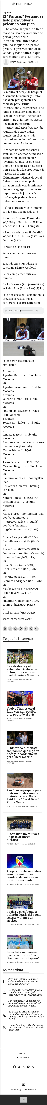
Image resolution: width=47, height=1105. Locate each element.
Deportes (7, 12)
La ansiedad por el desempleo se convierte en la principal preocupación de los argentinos (25, 992)
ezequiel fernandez (21, 619)
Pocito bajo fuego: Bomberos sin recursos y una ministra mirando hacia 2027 (26, 1027)
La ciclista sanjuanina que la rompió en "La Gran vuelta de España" (23, 955)
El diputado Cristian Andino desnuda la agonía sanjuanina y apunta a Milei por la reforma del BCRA (26, 1015)
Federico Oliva (18, 62)
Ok (23, 1099)
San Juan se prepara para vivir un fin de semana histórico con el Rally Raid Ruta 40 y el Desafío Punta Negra (24, 796)
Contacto (23, 1053)
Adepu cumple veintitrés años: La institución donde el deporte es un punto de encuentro (24, 875)
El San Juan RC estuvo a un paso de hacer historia (23, 837)
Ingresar (24, 1057)
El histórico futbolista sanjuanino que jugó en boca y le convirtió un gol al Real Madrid (23, 752)
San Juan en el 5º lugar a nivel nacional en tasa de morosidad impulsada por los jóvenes (24, 1003)
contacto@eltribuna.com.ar (23, 1090)
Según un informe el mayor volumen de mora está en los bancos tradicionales (23, 981)
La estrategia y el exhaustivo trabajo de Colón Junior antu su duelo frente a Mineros (23, 671)
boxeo (6, 619)
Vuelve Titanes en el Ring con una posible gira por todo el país (21, 711)
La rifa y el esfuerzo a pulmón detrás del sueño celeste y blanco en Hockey (24, 916)
